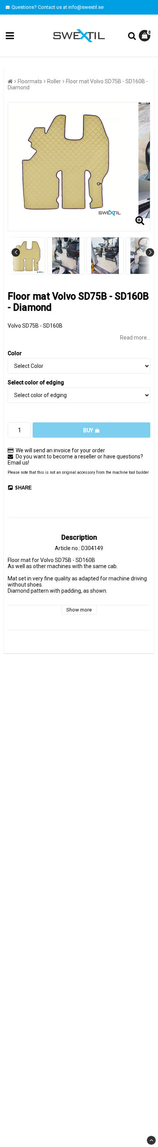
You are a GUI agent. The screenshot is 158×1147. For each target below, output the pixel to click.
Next (150, 252)
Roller (54, 81)
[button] (145, 35)
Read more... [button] (135, 338)
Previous (16, 252)
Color (15, 353)
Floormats (30, 81)
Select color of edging (36, 382)
